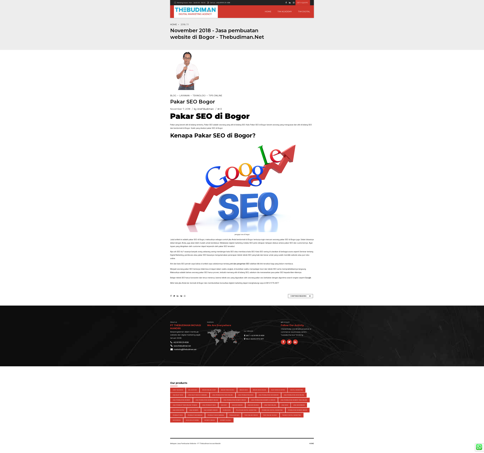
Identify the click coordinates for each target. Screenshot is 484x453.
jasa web (284, 405)
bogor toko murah (227, 390)
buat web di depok (278, 390)
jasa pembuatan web (245, 395)
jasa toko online (270, 405)
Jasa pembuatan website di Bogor (263, 400)
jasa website (193, 410)
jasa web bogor (299, 405)
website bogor (209, 420)
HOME (268, 11)
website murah (225, 420)
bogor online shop (209, 390)
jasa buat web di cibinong (197, 395)
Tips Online (215, 95)
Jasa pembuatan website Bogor (234, 400)
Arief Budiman (178, 390)
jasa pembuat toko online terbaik (185, 405)
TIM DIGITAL (304, 11)
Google (308, 278)
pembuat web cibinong (216, 415)
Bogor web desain (259, 390)
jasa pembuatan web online (294, 395)
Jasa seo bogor (237, 405)
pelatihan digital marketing (246, 410)
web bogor (177, 420)
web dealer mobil (192, 420)
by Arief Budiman (204, 109)
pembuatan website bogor (297, 410)
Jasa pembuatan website (181, 400)
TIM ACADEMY (285, 11)
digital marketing (296, 390)
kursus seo (227, 410)
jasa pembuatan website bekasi (206, 400)
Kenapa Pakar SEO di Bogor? (212, 135)
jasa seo (224, 405)
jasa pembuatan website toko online (294, 400)
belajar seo (192, 390)
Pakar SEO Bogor (192, 102)
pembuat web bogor (195, 415)
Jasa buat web (178, 395)
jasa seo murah (253, 405)
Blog (173, 95)
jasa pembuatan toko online (222, 395)
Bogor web (244, 390)
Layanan (184, 95)
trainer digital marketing (291, 415)
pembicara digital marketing (272, 410)
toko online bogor (251, 415)
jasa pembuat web (209, 405)
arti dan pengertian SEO (239, 264)
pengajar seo (234, 415)
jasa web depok (178, 410)
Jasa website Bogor (211, 410)
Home (173, 24)
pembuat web (178, 415)
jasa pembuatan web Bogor (268, 395)
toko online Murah (270, 415)
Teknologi (199, 95)
